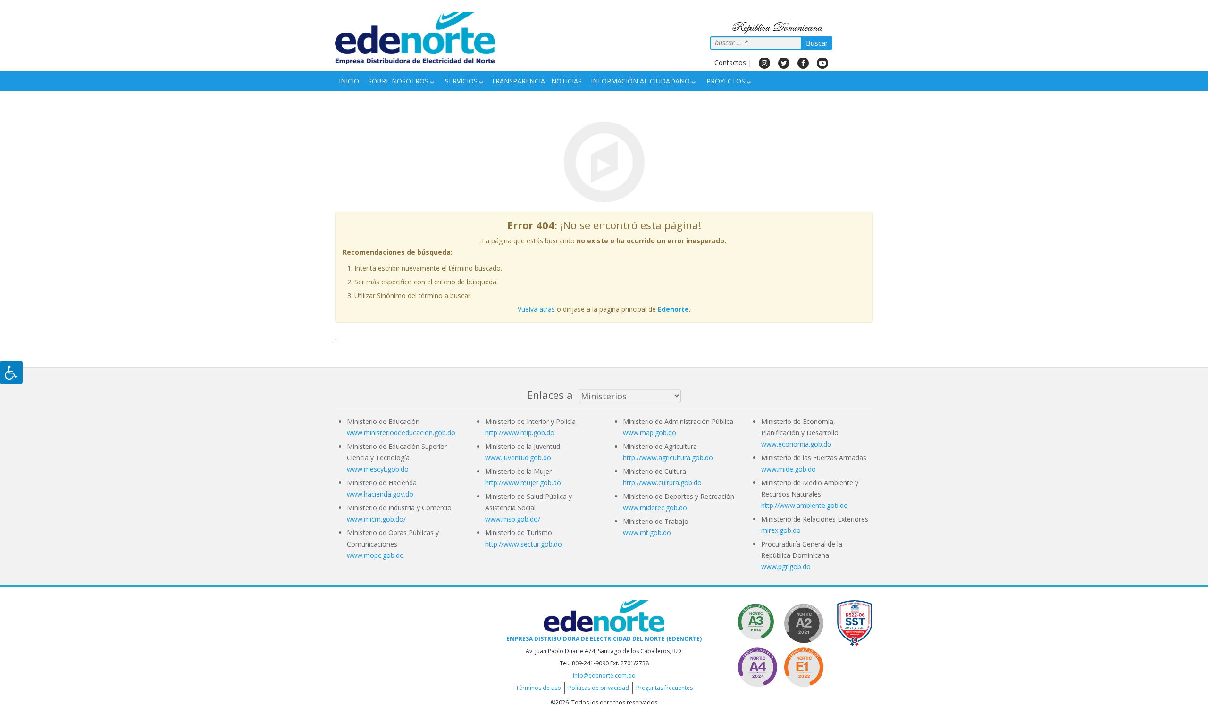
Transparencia (518, 80)
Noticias (566, 80)
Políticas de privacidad (598, 688)
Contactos (730, 62)
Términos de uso (538, 688)
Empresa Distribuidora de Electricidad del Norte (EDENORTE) (604, 639)
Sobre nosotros (398, 80)
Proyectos (725, 80)
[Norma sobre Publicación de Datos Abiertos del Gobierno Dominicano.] (757, 622)
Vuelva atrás (536, 309)
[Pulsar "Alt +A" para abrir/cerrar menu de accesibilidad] (11, 372)
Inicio (349, 80)
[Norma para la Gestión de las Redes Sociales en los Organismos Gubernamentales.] (803, 666)
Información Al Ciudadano (640, 80)
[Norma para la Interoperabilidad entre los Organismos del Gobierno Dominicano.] (757, 666)
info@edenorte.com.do (604, 675)
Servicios (461, 80)
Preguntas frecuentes (664, 688)
